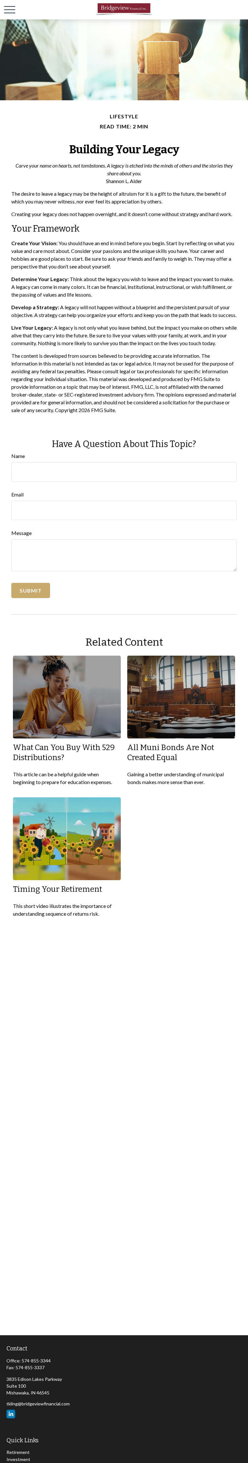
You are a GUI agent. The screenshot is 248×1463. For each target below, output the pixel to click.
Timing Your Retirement (57, 889)
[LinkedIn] (10, 1414)
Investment (18, 1459)
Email (17, 494)
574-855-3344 (36, 1360)
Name (18, 456)
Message (21, 533)
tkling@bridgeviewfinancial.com (38, 1403)
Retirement (18, 1452)
